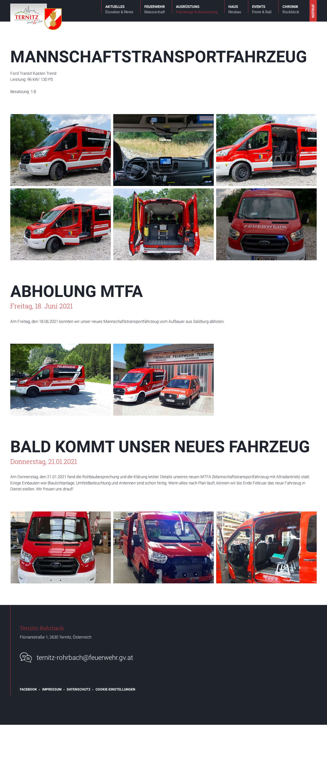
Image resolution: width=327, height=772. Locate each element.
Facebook (28, 689)
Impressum (52, 689)
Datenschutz (78, 689)
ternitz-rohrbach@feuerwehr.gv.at (85, 658)
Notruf (313, 11)
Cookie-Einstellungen (115, 689)
